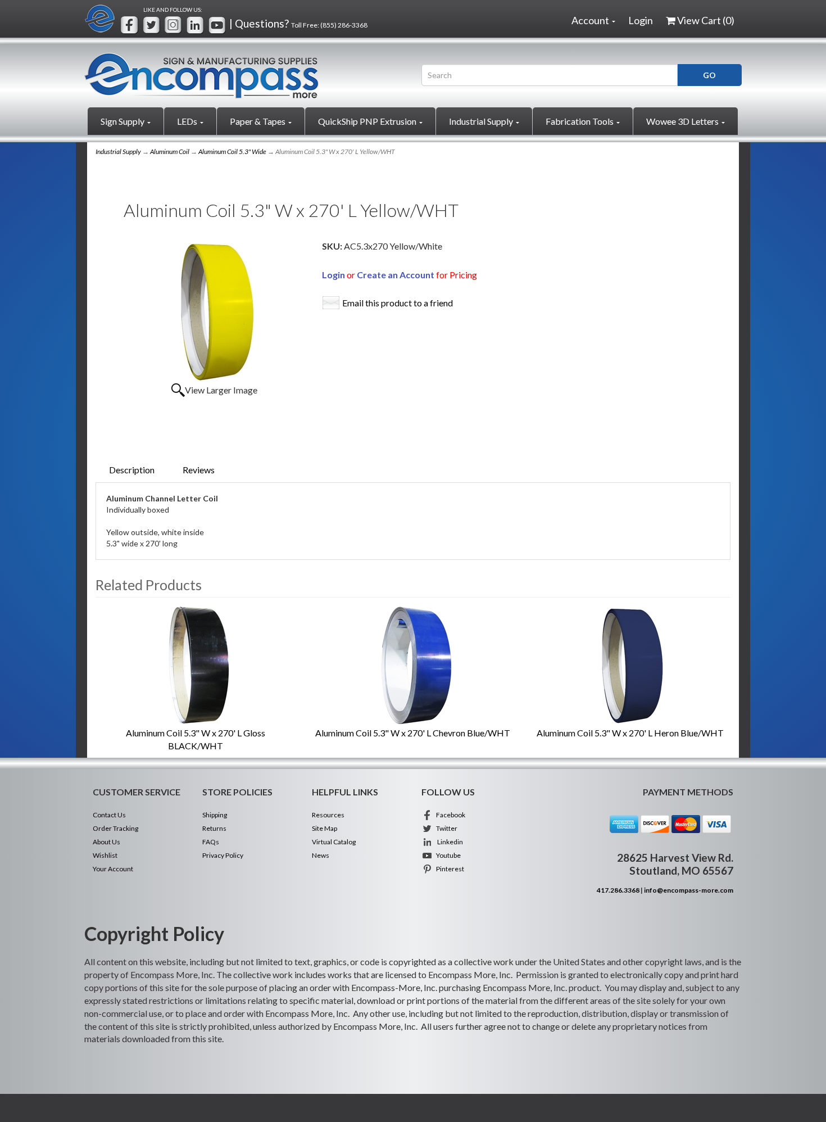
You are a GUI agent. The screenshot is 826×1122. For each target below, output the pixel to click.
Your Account (113, 869)
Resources (328, 815)
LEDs (188, 121)
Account (591, 20)
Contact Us (109, 815)
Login (640, 20)
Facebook (449, 815)
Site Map (324, 828)
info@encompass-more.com (688, 890)
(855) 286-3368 (343, 25)
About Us (106, 842)
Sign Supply (123, 121)
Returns (214, 828)
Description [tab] (132, 469)
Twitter (445, 828)
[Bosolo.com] (244, 75)
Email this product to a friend (397, 302)
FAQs (210, 842)
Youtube (447, 855)
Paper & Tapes (258, 121)
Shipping (214, 815)
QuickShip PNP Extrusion (368, 121)
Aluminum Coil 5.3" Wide (232, 151)
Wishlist (105, 855)
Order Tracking (115, 828)
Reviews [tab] (199, 469)
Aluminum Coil (169, 151)
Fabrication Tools (580, 121)
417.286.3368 (618, 890)
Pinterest (448, 869)
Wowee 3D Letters (683, 121)
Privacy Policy (222, 855)
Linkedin (448, 842)
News (320, 855)
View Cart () (705, 20)
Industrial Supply (482, 121)
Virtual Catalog (334, 842)
